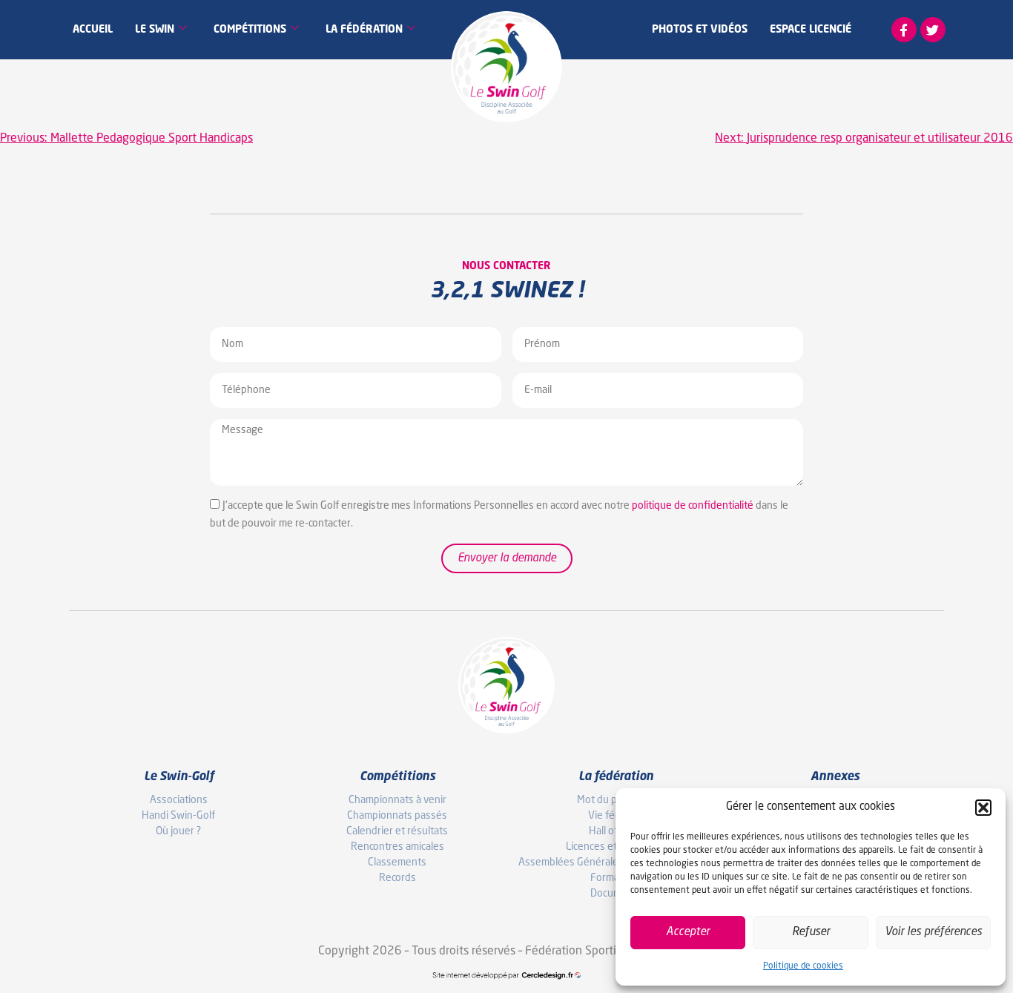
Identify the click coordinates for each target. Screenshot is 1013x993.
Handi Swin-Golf (178, 816)
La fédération (364, 29)
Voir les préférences (933, 932)
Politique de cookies (803, 966)
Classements (397, 862)
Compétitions (250, 29)
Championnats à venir (397, 800)
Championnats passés (397, 816)
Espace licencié (810, 29)
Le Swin (154, 29)
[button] (983, 807)
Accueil (93, 29)
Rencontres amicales (397, 847)
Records (397, 878)
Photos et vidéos (700, 29)
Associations (179, 800)
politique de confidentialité (692, 506)
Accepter (688, 932)
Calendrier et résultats (397, 831)
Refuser (811, 932)
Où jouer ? (178, 831)
